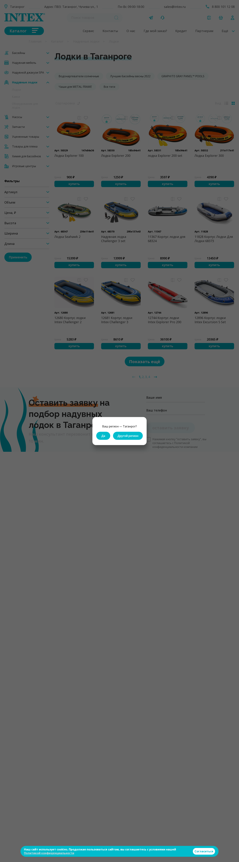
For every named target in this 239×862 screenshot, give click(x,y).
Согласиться (204, 851)
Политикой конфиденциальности (49, 853)
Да (103, 436)
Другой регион (127, 436)
